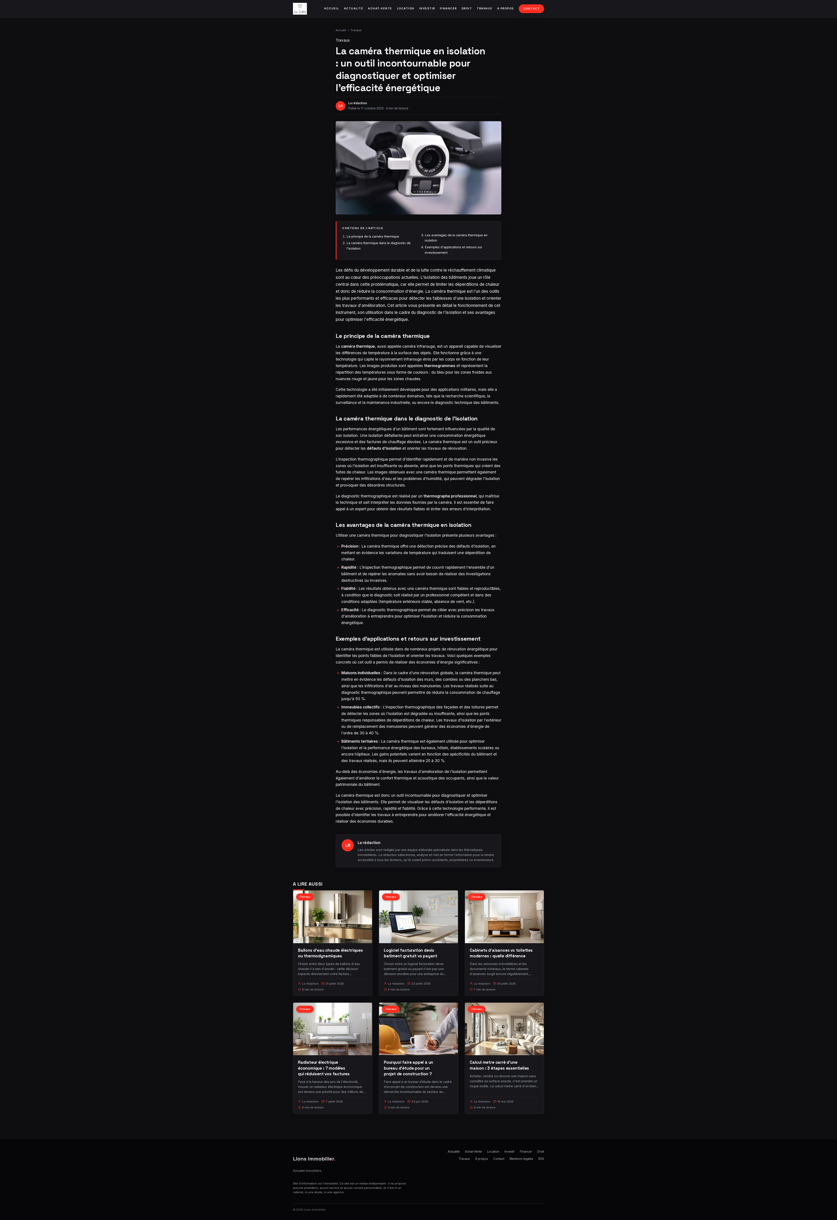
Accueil (331, 8)
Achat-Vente (380, 8)
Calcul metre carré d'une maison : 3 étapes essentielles (499, 1065)
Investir (427, 8)
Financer (448, 8)
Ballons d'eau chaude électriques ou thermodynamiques (330, 953)
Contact (531, 8)
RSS (541, 1158)
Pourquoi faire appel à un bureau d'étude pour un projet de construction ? (408, 1068)
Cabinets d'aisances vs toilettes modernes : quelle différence (501, 953)
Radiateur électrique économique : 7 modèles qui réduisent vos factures (324, 1068)
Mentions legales (521, 1158)
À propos (505, 8)
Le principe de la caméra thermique (373, 236)
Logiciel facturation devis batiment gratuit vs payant (410, 953)
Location (405, 8)
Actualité (353, 8)
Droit (467, 8)
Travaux (484, 8)
